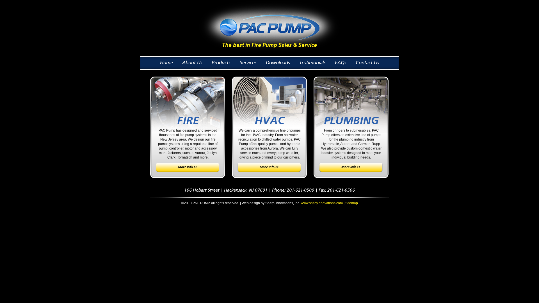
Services (248, 62)
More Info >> (187, 167)
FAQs (340, 62)
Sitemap (351, 203)
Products (221, 62)
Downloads (278, 62)
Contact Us (367, 62)
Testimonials (312, 62)
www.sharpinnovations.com (322, 203)
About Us (192, 62)
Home (166, 62)
